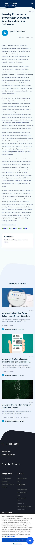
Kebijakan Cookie (10, 536)
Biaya (19, 481)
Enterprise (4, 487)
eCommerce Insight (8, 225)
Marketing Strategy (22, 417)
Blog (19, 495)
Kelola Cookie (21, 509)
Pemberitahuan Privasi (24, 506)
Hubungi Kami (22, 498)
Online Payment (22, 478)
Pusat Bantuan (22, 492)
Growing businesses (8, 484)
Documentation (22, 489)
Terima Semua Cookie (17, 540)
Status (19, 501)
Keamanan (21, 503)
